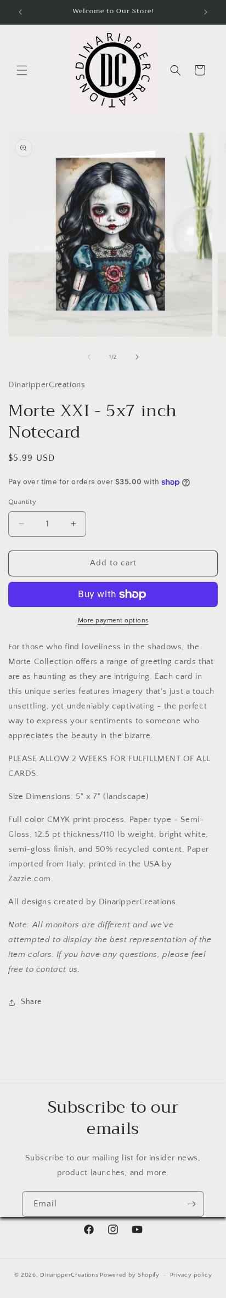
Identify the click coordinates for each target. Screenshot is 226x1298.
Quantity (22, 502)
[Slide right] (137, 357)
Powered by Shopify (130, 1275)
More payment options (113, 620)
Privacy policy (191, 1275)
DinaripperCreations (69, 1275)
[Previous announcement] (20, 12)
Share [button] (31, 1001)
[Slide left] (89, 357)
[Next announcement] (206, 12)
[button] (22, 70)
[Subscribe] (191, 1204)
